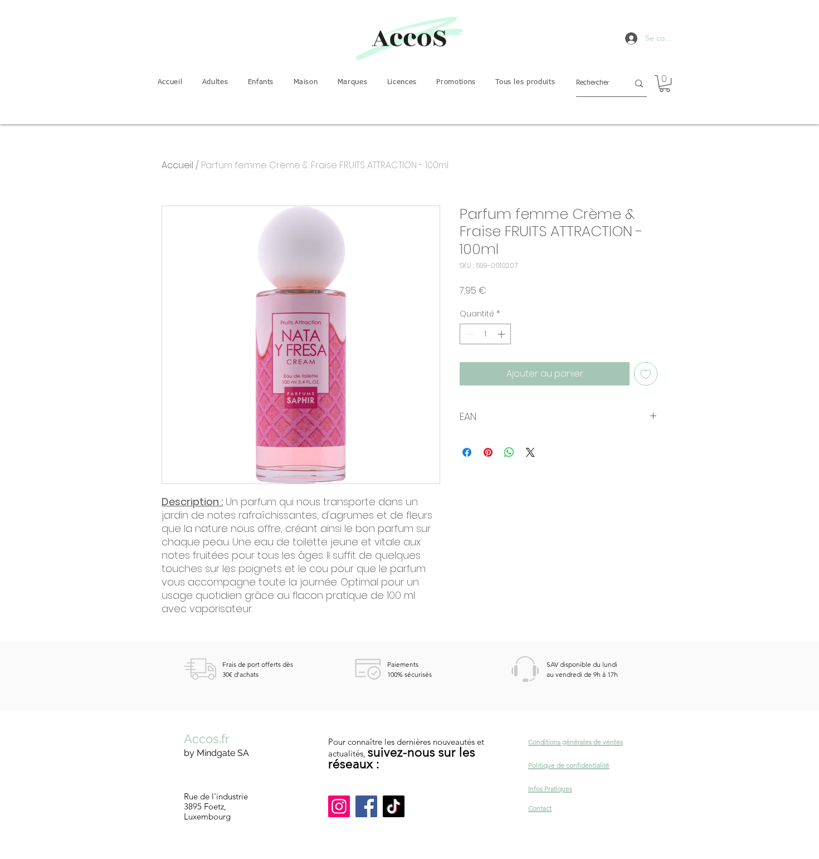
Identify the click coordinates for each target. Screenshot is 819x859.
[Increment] (502, 334)
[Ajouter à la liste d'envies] (645, 373)
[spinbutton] (485, 334)
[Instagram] (339, 806)
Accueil (177, 165)
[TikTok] (393, 806)
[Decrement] (468, 334)
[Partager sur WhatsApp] (509, 452)
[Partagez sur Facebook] (467, 452)
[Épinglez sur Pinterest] (488, 452)
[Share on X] (530, 452)
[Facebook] (366, 806)
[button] (215, 83)
